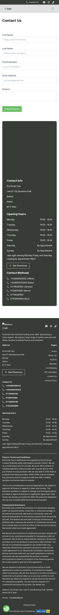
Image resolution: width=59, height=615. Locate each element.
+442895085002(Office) (22, 278)
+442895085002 (13, 386)
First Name (7, 35)
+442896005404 (13, 390)
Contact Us (52, 376)
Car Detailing (51, 368)
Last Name (7, 48)
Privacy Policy (51, 380)
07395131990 (12, 398)
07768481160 (16, 294)
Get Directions (20, 265)
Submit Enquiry (12, 109)
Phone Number (9, 62)
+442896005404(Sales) (22, 282)
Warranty (53, 364)
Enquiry (6, 89)
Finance (53, 360)
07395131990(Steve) (20, 290)
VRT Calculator (50, 372)
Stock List (52, 355)
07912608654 (12, 406)
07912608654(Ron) (20, 298)
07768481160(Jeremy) (21, 286)
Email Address (9, 75)
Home (54, 351)
